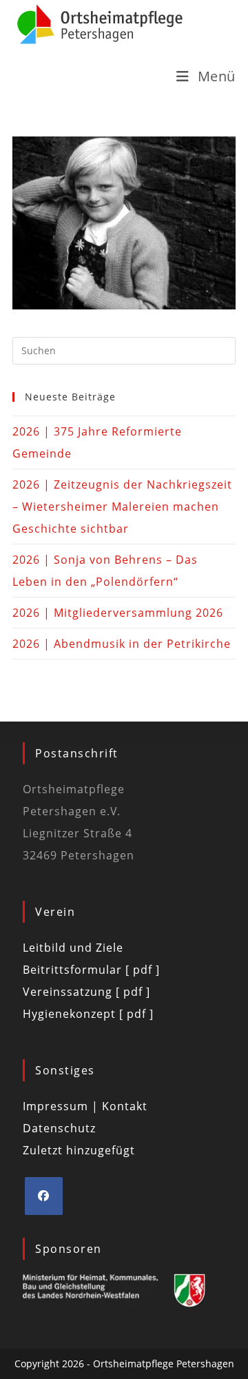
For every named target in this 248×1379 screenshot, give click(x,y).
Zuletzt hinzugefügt (79, 1150)
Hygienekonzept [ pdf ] (88, 1013)
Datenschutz (59, 1128)
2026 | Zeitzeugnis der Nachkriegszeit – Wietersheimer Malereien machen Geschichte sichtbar (122, 506)
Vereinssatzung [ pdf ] (86, 991)
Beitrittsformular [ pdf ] (91, 969)
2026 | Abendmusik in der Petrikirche (121, 643)
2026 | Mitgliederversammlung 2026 (117, 612)
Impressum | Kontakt (85, 1106)
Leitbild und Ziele (73, 947)
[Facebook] (44, 1196)
